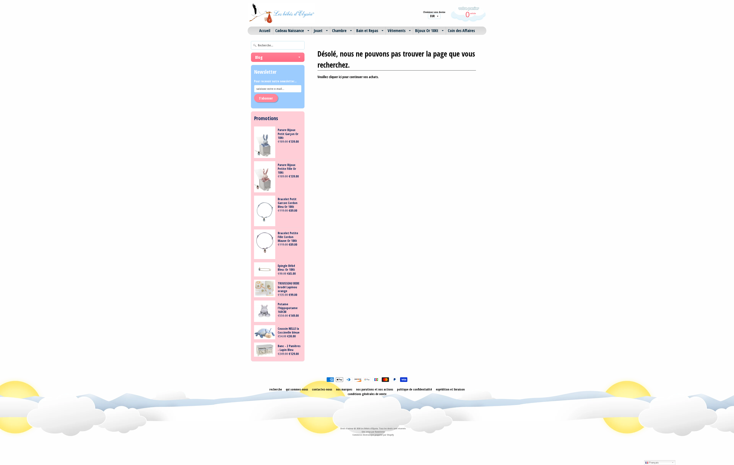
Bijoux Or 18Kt (426, 30)
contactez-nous (322, 389)
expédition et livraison (450, 389)
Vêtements (396, 30)
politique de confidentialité (414, 389)
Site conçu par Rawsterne (373, 431)
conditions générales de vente (367, 394)
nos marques (344, 389)
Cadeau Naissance (289, 30)
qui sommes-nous (297, 389)
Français (653, 462)
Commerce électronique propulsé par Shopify (373, 434)
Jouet (318, 30)
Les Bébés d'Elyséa (369, 428)
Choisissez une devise (434, 12)
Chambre (339, 30)
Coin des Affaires (461, 30)
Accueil (264, 30)
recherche (275, 389)
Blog (258, 57)
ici (340, 77)
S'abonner (266, 98)
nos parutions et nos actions (374, 389)
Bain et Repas (367, 30)
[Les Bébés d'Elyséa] (281, 13)
